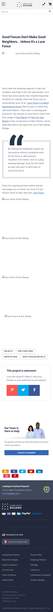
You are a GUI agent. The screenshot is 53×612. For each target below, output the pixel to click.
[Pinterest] (15, 476)
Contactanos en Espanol (40, 575)
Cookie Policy (7, 580)
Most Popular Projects (34, 357)
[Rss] (5, 471)
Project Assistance (10, 565)
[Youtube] (31, 471)
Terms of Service (9, 575)
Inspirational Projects (11, 555)
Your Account (7, 570)
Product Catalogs (37, 580)
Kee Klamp (21, 117)
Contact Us (35, 570)
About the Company (10, 560)
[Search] (50, 11)
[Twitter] (22, 471)
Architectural (11, 357)
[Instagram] (6, 476)
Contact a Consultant (26, 453)
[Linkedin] (39, 471)
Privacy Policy (36, 555)
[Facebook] (14, 471)
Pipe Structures (25, 351)
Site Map (34, 565)
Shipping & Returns (38, 560)
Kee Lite (35, 117)
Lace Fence (38, 192)
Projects (8, 351)
